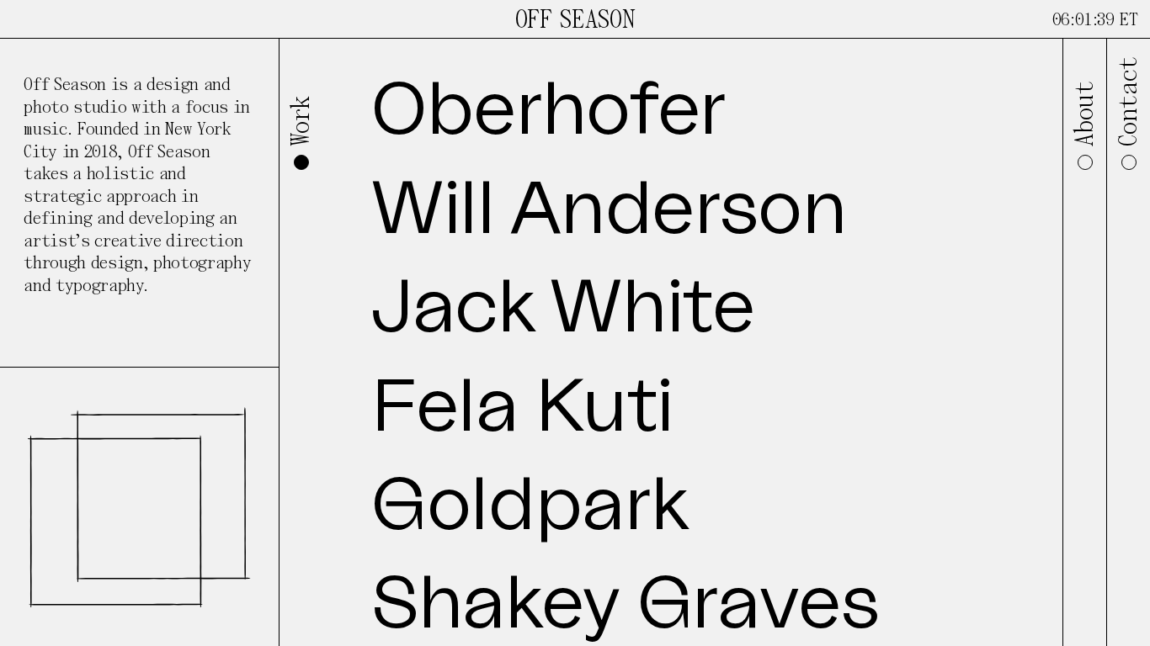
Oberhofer (548, 111)
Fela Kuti (522, 408)
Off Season (575, 20)
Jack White (563, 309)
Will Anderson (609, 210)
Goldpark (529, 506)
